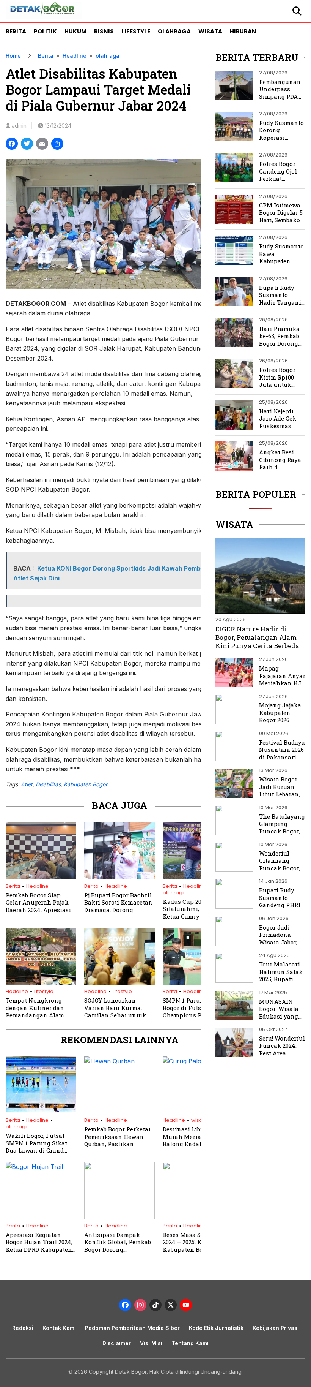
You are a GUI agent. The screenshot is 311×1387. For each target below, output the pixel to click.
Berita (16, 31)
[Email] (42, 145)
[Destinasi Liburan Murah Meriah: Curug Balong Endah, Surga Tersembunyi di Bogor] (198, 1061)
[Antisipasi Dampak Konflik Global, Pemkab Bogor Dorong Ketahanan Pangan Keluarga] (119, 1217)
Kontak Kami (59, 1328)
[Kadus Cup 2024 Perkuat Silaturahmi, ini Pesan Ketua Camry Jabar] (198, 877)
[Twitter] (27, 145)
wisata (199, 1120)
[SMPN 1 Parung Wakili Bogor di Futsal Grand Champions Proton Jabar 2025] (198, 982)
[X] (170, 1306)
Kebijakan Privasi (276, 1328)
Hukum (75, 31)
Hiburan (243, 31)
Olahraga (174, 31)
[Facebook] (11, 145)
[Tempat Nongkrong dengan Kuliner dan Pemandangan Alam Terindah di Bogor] (41, 982)
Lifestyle (135, 31)
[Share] (57, 145)
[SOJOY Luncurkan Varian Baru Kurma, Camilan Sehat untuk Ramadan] (119, 982)
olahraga (107, 55)
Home (13, 55)
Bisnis (104, 31)
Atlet (27, 784)
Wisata (210, 31)
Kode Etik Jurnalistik (216, 1328)
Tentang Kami (190, 1343)
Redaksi (22, 1328)
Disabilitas (48, 784)
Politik (45, 31)
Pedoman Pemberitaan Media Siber (132, 1328)
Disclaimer (116, 1343)
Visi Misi (151, 1343)
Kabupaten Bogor (85, 784)
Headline (74, 55)
